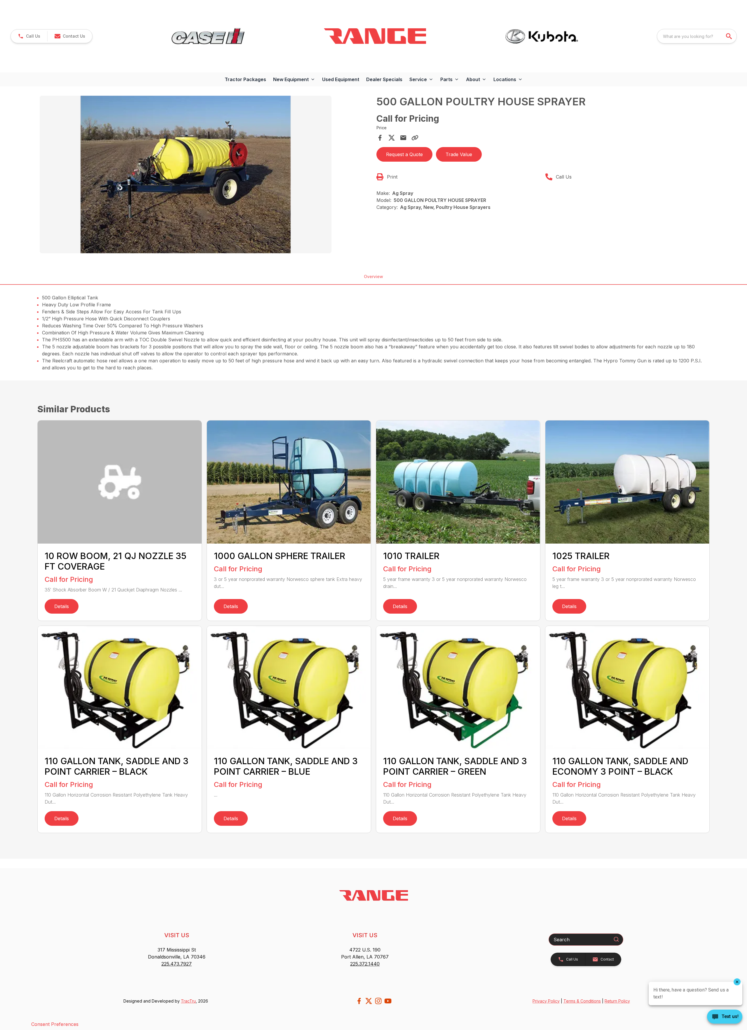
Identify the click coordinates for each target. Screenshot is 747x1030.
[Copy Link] (414, 137)
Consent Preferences (54, 1024)
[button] (29, 36)
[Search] (616, 939)
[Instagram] (378, 1001)
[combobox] (696, 36)
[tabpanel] (205, 175)
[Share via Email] (403, 137)
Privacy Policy (546, 1000)
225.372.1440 (365, 964)
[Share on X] (391, 137)
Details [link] (61, 606)
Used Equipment (340, 79)
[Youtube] (388, 1001)
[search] (729, 36)
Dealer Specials (384, 79)
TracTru (188, 1000)
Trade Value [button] (459, 154)
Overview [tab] (373, 276)
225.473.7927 (176, 964)
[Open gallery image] (185, 174)
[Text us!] (724, 1017)
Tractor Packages (245, 79)
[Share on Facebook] (379, 137)
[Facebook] (359, 1001)
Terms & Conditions (582, 1000)
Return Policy (617, 1000)
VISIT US (176, 935)
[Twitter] (368, 1001)
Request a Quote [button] (404, 154)
